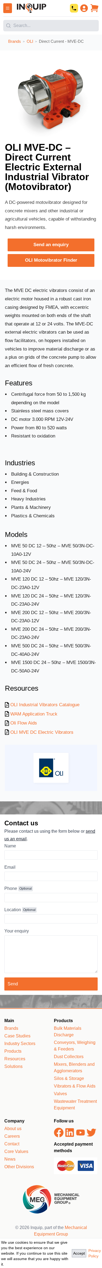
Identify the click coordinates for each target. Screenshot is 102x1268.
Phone (10, 888)
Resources (14, 1058)
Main (9, 1020)
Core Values (16, 1151)
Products (12, 1051)
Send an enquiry (51, 244)
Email (10, 867)
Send (13, 984)
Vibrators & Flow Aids (74, 1086)
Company (14, 1121)
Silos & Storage (69, 1078)
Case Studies (17, 1036)
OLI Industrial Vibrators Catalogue (44, 704)
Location (12, 909)
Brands (11, 1028)
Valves (60, 1093)
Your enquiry (16, 931)
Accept (79, 1253)
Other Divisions (19, 1166)
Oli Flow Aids (23, 723)
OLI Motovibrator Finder (51, 260)
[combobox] (51, 23)
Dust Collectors (69, 1056)
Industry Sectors (19, 1043)
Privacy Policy (94, 1253)
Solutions (13, 1066)
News (10, 1159)
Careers (12, 1136)
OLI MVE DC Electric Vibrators (41, 732)
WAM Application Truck (33, 714)
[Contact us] (74, 8)
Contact (11, 1144)
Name (10, 846)
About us (12, 1128)
